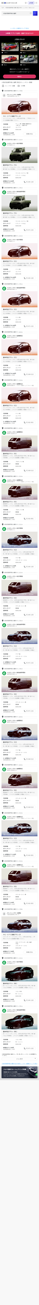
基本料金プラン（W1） (10, 983)
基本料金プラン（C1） (10, 261)
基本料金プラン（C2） (10, 550)
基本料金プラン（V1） (10, 454)
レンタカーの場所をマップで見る (19, 28)
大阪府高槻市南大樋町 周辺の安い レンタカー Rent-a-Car (19, 7)
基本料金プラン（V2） (10, 598)
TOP (3, 7)
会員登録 (31, 3)
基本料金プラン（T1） (10, 165)
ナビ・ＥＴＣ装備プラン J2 (12, 116)
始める (19, 76)
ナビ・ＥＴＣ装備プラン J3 (12, 935)
